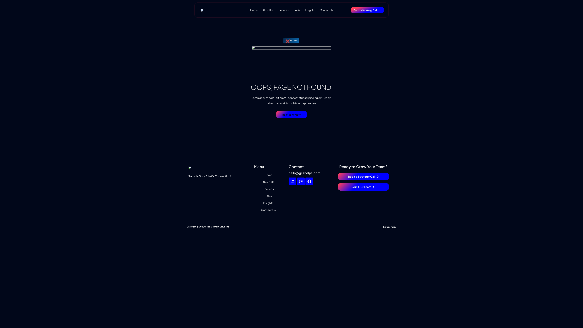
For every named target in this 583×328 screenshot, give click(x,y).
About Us (268, 10)
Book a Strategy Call (365, 10)
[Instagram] (301, 181)
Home (253, 10)
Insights (309, 10)
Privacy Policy (389, 227)
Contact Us (326, 10)
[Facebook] (309, 181)
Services (283, 10)
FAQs (297, 10)
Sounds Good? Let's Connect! (207, 176)
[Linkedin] (292, 181)
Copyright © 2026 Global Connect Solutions (208, 226)
